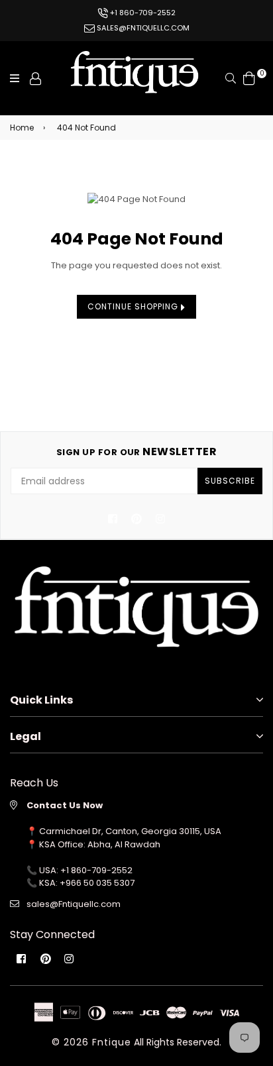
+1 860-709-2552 (142, 12)
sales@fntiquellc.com (142, 28)
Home (22, 127)
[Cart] (249, 77)
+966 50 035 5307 (97, 883)
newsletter (136, 451)
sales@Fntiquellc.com (74, 904)
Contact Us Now (65, 805)
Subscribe (230, 480)
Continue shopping (134, 306)
